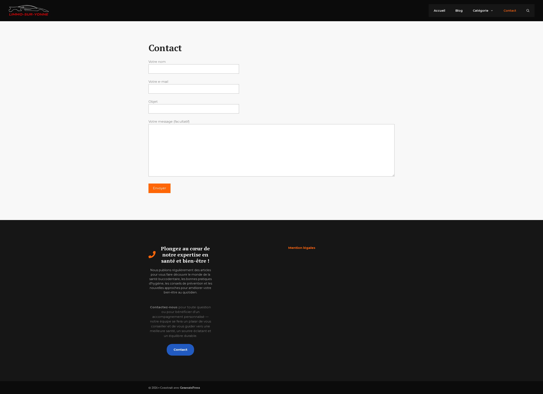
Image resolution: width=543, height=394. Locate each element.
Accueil (439, 11)
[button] (528, 10)
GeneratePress (190, 388)
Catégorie (480, 11)
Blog (459, 11)
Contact (510, 11)
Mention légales (301, 248)
